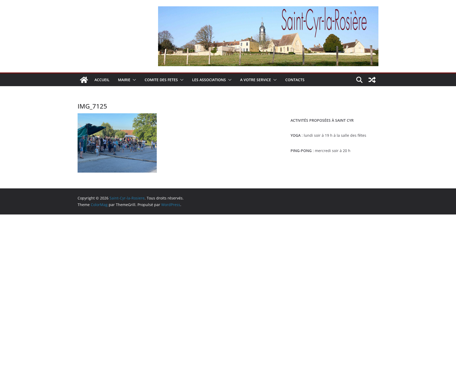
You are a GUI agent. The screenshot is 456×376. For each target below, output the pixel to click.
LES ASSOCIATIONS (209, 79)
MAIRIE (124, 79)
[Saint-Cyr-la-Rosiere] (84, 80)
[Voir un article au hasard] (372, 80)
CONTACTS (295, 79)
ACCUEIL (102, 79)
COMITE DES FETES (161, 79)
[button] (133, 80)
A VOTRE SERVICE (255, 79)
